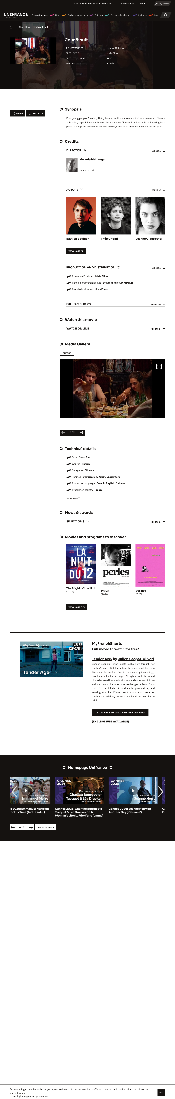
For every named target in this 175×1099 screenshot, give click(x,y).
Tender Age (101, 658)
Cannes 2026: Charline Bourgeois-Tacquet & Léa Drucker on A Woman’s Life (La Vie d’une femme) (34, 812)
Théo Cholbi (109, 239)
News (57, 15)
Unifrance (142, 15)
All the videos (46, 827)
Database (99, 15)
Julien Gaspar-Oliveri (136, 658)
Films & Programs (40, 15)
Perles (105, 591)
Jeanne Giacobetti (148, 239)
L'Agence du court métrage (118, 282)
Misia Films (112, 53)
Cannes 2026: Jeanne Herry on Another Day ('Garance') (84, 810)
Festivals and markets (78, 15)
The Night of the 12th (81, 588)
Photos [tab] (67, 353)
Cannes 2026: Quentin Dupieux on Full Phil (141, 810)
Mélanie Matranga (116, 48)
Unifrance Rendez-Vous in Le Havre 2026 (92, 3)
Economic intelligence (120, 15)
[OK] (161, 1092)
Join (156, 15)
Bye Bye (140, 591)
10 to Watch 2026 (126, 3)
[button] (159, 367)
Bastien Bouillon (77, 239)
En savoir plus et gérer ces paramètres (29, 1096)
